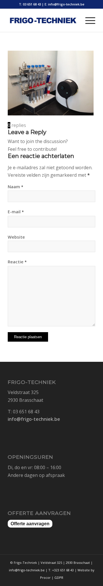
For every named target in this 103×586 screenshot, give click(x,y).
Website (16, 237)
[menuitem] (87, 20)
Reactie (17, 262)
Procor (45, 577)
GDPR (58, 577)
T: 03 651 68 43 (30, 4)
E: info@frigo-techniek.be (64, 4)
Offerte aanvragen (30, 523)
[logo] (43, 20)
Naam (15, 186)
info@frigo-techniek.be (34, 419)
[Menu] (87, 20)
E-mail (16, 211)
